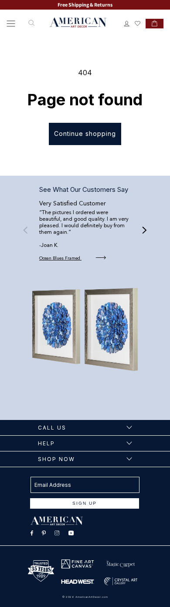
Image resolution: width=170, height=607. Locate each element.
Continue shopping (85, 133)
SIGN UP (84, 503)
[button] (10, 23)
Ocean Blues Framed (60, 258)
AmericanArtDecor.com (91, 596)
